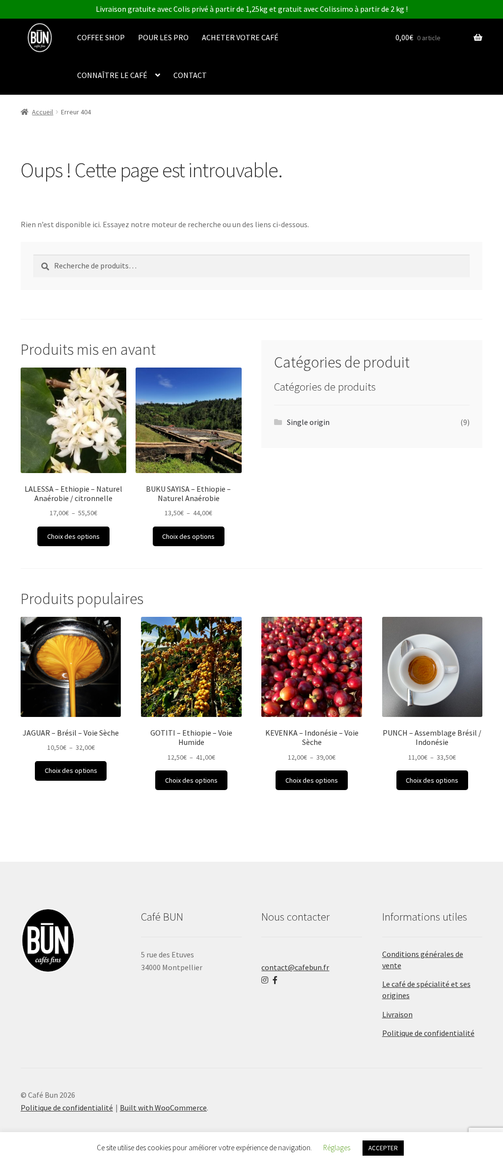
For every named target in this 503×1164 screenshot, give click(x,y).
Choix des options (73, 536)
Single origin (308, 422)
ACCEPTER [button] (383, 1148)
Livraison (397, 1014)
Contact (190, 75)
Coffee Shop (101, 37)
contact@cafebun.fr (295, 967)
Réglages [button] (336, 1147)
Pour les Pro (163, 37)
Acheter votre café (240, 37)
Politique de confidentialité (428, 1033)
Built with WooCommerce (163, 1107)
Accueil (42, 111)
